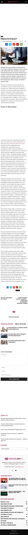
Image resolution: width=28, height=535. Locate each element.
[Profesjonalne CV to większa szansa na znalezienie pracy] (4, 329)
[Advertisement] (14, 18)
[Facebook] (12, 470)
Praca (2, 36)
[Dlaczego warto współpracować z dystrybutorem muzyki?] (4, 335)
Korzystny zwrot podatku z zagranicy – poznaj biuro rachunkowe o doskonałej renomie (21, 300)
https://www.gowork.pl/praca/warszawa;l (16, 143)
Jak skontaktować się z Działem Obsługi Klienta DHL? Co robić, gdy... (18, 479)
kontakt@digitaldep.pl (19, 466)
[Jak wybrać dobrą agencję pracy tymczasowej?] (4, 342)
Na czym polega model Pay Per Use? (6, 298)
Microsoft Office (5, 502)
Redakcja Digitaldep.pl (7, 41)
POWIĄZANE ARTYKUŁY (7, 324)
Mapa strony (14, 531)
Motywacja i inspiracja (7, 523)
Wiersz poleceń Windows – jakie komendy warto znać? (17, 492)
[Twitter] (15, 470)
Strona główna (3, 34)
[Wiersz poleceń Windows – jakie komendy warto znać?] (4, 493)
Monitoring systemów (6, 504)
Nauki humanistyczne (6, 510)
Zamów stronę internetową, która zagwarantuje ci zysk (13, 429)
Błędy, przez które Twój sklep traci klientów (18, 485)
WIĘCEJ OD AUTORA (20, 324)
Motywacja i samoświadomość (8, 525)
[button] (26, 2)
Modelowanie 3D (5, 516)
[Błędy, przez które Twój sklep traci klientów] (4, 486)
